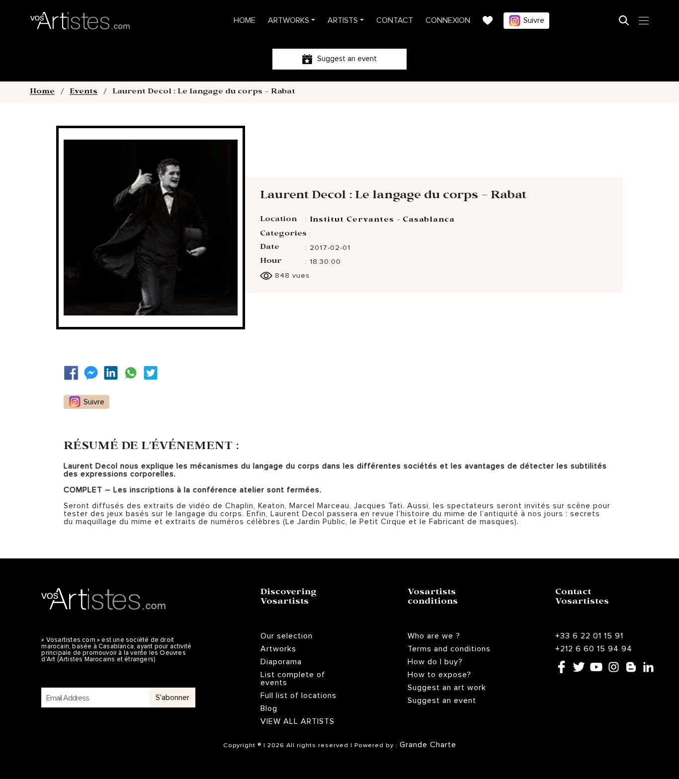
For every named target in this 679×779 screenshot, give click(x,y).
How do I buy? (435, 662)
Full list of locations (298, 696)
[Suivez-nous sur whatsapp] (133, 373)
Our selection (286, 636)
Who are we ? (434, 636)
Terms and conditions (449, 649)
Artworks (288, 20)
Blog (268, 708)
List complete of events (292, 679)
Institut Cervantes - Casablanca (382, 221)
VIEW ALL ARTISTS (297, 721)
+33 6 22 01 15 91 (589, 636)
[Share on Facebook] (74, 373)
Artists (343, 20)
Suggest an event (442, 700)
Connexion (447, 20)
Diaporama (281, 662)
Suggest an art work (447, 688)
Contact (394, 20)
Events (83, 92)
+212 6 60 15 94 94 (593, 649)
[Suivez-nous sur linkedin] (113, 373)
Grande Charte (428, 745)
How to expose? (439, 675)
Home (244, 20)
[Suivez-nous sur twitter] (153, 373)
